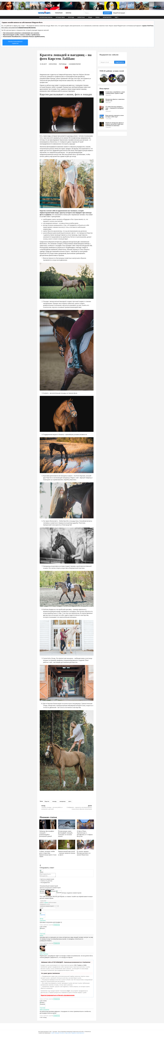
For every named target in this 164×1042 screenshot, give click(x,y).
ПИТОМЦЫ (62, 64)
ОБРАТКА (68, 13)
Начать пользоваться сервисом (15, 42)
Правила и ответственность (77, 1033)
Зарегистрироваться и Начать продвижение (57, 995)
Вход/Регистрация (119, 13)
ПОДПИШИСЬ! (119, 62)
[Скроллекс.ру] (44, 13)
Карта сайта (68, 1033)
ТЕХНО (97, 17)
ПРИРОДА (71, 17)
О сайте (52, 1033)
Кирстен (47, 801)
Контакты (62, 1033)
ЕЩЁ (116, 17)
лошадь (54, 801)
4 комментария (75, 64)
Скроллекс (53, 64)
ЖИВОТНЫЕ (81, 17)
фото (70, 801)
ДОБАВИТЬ (107, 13)
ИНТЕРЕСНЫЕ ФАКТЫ (45, 17)
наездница (62, 801)
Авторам (57, 1033)
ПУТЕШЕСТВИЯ (60, 17)
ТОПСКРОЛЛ (58, 13)
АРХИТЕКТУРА (107, 17)
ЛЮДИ (90, 17)
